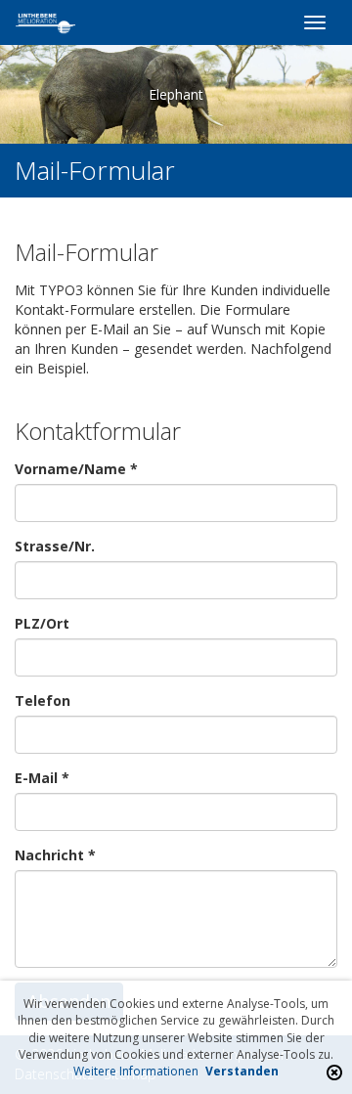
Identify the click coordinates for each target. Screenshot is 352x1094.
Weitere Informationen (135, 1071)
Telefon (42, 700)
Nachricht (55, 855)
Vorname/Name (76, 468)
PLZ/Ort (42, 623)
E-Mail (42, 777)
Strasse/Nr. (55, 546)
